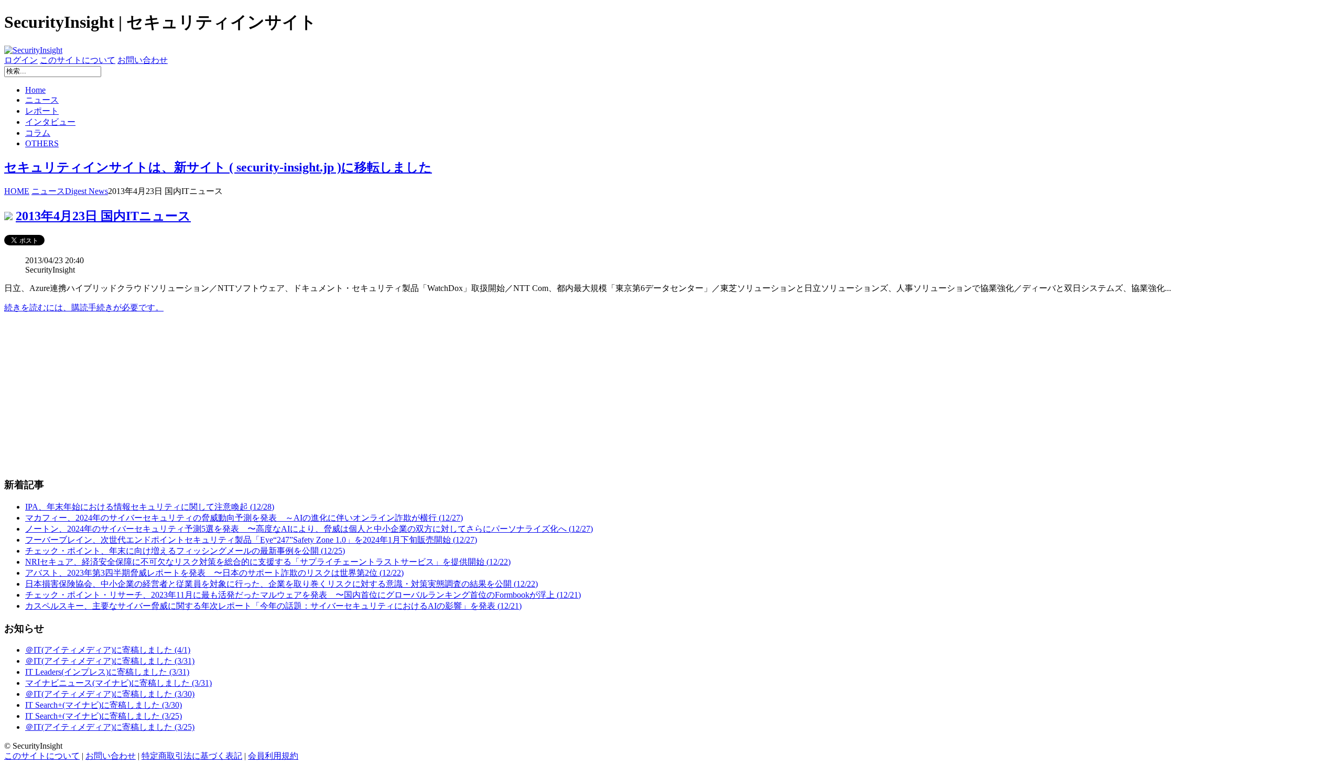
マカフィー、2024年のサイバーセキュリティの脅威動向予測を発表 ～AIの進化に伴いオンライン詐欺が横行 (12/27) (244, 517)
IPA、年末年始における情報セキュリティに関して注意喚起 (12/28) (149, 506)
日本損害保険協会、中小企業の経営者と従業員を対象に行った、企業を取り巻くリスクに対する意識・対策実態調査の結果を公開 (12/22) (281, 583)
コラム (37, 132)
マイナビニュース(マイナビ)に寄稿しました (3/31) (118, 682)
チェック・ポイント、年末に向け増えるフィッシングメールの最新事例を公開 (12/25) (185, 550)
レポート (42, 110)
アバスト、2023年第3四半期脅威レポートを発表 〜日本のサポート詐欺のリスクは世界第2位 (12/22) (214, 572)
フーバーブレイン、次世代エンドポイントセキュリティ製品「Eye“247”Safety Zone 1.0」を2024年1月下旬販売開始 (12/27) (251, 539)
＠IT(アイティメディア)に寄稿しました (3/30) (109, 693)
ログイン (21, 60)
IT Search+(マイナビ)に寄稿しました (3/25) (103, 715)
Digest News (86, 191)
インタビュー (50, 121)
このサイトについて (77, 60)
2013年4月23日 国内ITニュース (103, 216)
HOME (16, 191)
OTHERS (42, 143)
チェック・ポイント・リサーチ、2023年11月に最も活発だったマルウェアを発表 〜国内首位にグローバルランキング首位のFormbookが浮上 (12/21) (303, 594)
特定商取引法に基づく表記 (192, 755)
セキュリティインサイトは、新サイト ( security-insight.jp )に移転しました (218, 167)
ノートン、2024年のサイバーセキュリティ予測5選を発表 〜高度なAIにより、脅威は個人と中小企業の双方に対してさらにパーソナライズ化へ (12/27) (309, 528)
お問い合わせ (142, 60)
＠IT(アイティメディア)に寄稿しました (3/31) (109, 660)
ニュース (42, 99)
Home (35, 89)
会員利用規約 (273, 755)
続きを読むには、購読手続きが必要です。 (84, 307)
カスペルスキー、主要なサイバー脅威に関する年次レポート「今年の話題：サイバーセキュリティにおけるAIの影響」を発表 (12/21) (273, 605)
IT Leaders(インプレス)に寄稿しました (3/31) (107, 671)
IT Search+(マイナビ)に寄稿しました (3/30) (103, 704)
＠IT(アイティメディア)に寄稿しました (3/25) (109, 726)
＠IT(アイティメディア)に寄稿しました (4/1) (107, 649)
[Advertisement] (318, 395)
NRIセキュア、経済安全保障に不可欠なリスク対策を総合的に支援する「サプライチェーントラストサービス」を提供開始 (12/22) (268, 561)
